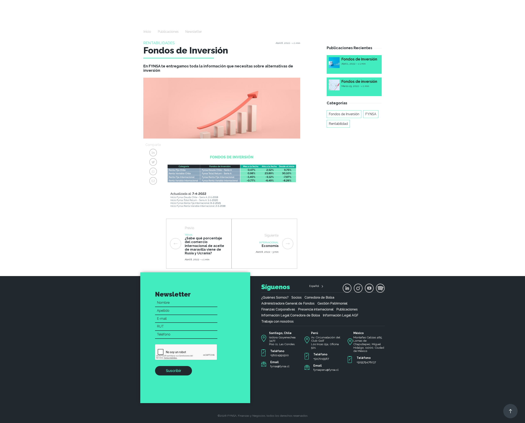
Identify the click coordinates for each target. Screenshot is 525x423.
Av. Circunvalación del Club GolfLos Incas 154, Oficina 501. (325, 342)
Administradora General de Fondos (288, 303)
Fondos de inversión (359, 81)
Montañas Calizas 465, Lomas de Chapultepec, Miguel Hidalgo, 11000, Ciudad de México (368, 344)
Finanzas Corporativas (278, 309)
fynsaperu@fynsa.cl (326, 369)
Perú (314, 333)
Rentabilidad (338, 124)
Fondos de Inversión (359, 59)
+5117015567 (321, 358)
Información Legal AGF (340, 315)
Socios (296, 297)
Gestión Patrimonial (332, 303)
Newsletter (193, 32)
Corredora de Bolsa (319, 297)
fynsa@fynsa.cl (279, 366)
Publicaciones (168, 32)
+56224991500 (279, 355)
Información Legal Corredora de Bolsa (290, 315)
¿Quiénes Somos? (275, 297)
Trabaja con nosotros (277, 321)
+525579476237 (366, 362)
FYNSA (370, 114)
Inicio (147, 32)
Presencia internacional (315, 309)
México (358, 333)
